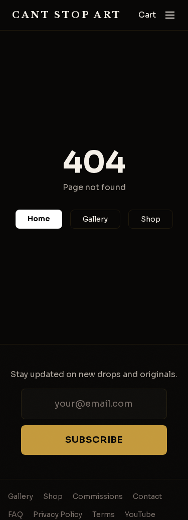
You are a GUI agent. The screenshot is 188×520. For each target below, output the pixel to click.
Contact (147, 496)
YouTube (140, 514)
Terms (103, 514)
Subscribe (93, 439)
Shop (150, 219)
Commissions (98, 496)
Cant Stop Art (67, 15)
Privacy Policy (57, 514)
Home (39, 218)
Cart (147, 15)
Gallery (95, 219)
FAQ (15, 514)
